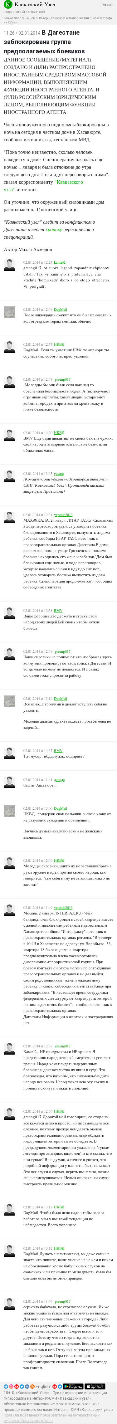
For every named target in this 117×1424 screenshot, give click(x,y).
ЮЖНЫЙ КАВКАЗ (25, 12)
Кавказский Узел (35, 4)
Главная (107, 4)
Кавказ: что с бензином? (20, 18)
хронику (54, 229)
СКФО (7, 12)
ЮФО (41, 12)
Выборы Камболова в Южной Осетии (64, 18)
